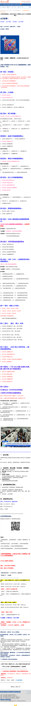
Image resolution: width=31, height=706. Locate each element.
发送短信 (14, 691)
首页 (1, 4)
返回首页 (12, 686)
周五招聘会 (8, 4)
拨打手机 (3, 691)
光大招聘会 (4, 4)
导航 (19, 691)
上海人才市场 (8, 10)
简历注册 (2, 699)
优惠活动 (16, 4)
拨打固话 (8, 691)
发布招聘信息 (8, 699)
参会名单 (19, 4)
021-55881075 (28, 1)
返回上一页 (18, 686)
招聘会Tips (12, 4)
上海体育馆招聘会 (16, 10)
